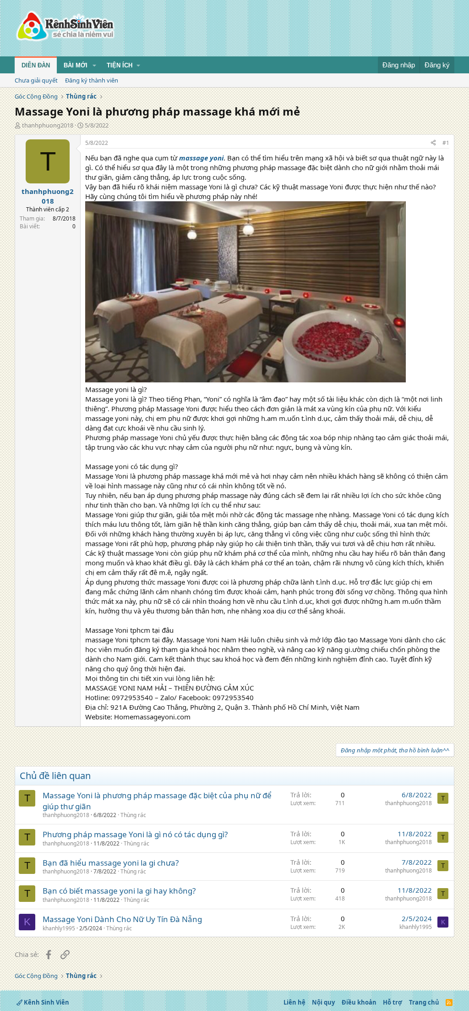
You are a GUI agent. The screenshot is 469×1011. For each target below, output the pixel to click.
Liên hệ (294, 1002)
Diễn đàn (36, 65)
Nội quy (323, 1002)
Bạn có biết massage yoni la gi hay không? (119, 890)
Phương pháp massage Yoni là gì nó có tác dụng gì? (135, 834)
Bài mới (75, 65)
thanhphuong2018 (47, 125)
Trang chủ (424, 1002)
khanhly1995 (59, 928)
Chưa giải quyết (36, 80)
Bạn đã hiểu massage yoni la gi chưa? (111, 862)
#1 (445, 143)
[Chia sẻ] (433, 143)
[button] (94, 65)
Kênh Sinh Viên (45, 1002)
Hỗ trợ (392, 1002)
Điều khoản (359, 1002)
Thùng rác (133, 815)
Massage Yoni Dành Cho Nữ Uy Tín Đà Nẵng (122, 919)
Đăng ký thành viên (91, 80)
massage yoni (201, 157)
